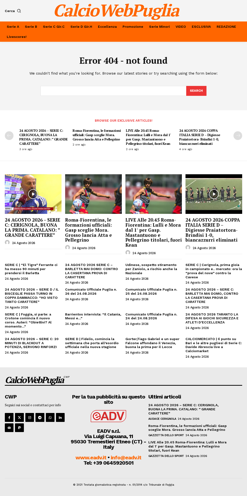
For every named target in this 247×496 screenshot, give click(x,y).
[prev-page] (9, 135)
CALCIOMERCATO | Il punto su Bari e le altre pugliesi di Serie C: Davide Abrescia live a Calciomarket (213, 345)
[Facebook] (9, 417)
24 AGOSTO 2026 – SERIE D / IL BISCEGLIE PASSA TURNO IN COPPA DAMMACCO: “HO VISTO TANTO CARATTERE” (32, 295)
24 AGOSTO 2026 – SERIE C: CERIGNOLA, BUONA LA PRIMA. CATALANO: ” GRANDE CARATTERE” (43, 137)
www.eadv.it (90, 457)
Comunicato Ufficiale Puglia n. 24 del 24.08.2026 (151, 316)
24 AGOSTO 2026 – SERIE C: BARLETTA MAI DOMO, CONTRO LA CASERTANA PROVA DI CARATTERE (211, 295)
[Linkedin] (60, 417)
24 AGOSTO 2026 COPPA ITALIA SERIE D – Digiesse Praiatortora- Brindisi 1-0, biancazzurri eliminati (199, 137)
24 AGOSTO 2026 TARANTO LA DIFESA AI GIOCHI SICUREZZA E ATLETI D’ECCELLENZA (212, 318)
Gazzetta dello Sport (166, 435)
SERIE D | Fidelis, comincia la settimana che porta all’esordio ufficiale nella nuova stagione (92, 343)
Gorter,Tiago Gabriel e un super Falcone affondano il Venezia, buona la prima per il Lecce (152, 343)
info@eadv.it (126, 457)
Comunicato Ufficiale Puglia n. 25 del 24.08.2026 (151, 291)
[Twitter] (19, 417)
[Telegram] (39, 417)
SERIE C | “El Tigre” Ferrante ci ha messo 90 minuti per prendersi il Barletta (31, 269)
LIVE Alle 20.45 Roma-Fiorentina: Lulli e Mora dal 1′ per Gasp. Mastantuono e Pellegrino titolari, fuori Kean (148, 137)
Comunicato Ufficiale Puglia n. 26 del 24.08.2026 (91, 291)
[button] (14, 11)
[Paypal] (19, 427)
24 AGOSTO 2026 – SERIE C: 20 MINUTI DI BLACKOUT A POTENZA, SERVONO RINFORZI (32, 343)
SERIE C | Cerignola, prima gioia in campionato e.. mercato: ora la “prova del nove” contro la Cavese (213, 271)
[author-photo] (8, 242)
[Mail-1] (9, 427)
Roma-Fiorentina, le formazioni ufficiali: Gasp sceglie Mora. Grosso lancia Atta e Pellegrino (97, 134)
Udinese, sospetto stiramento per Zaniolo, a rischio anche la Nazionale (151, 269)
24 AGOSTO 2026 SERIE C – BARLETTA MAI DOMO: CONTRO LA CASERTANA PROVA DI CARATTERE (91, 271)
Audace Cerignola (162, 418)
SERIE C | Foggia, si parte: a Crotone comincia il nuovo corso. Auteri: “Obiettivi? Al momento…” (28, 320)
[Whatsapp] (50, 417)
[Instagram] (29, 417)
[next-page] (237, 135)
